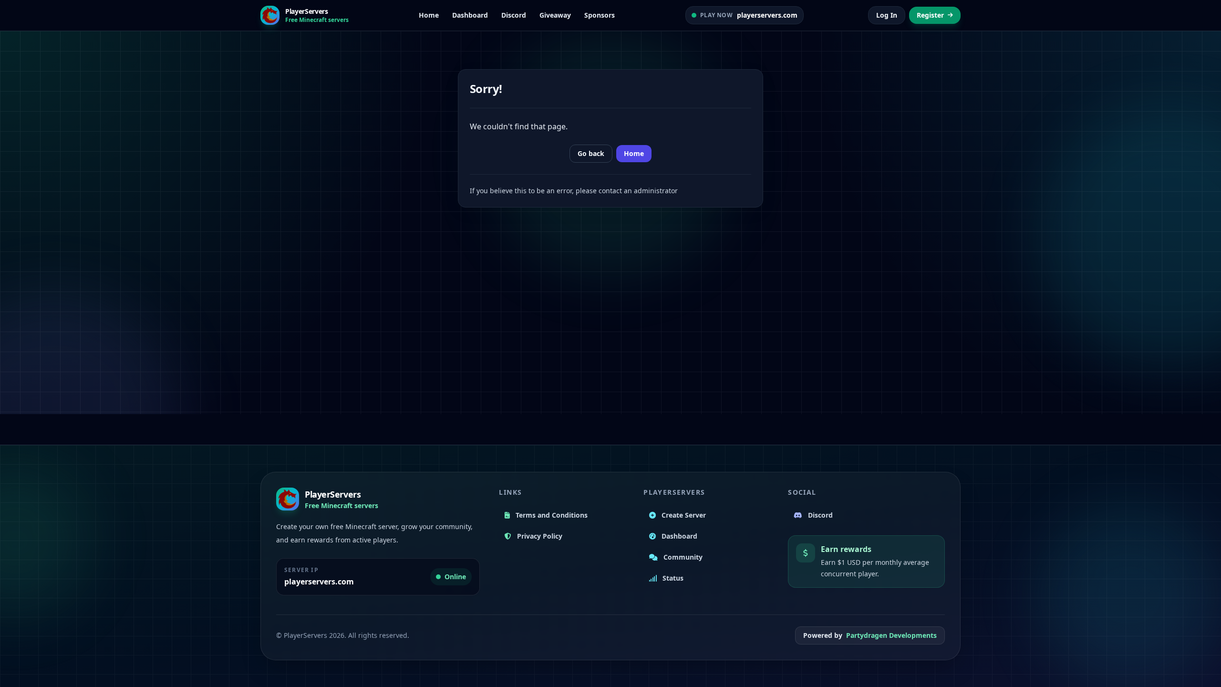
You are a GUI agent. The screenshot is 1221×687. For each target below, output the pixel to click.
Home (634, 153)
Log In (886, 15)
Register (930, 15)
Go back (591, 153)
